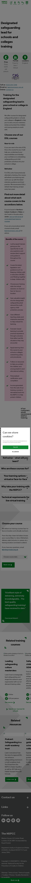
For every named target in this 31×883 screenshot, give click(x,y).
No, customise (15, 451)
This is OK (15, 447)
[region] (15, 441)
